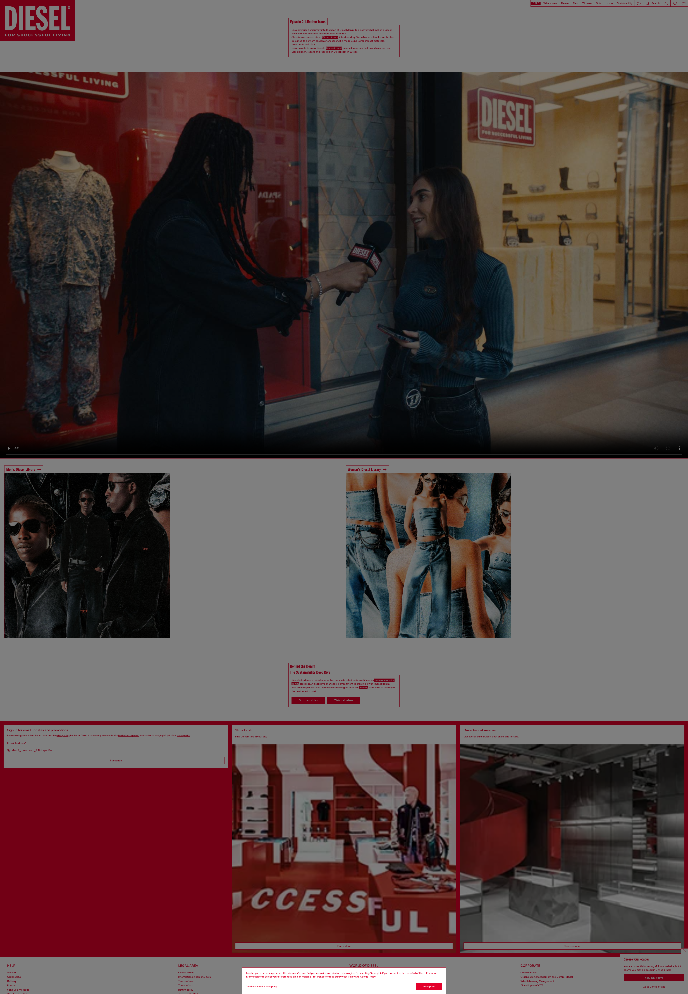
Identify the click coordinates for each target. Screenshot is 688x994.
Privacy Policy (347, 976)
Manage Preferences (314, 976)
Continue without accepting (261, 986)
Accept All (429, 986)
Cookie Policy (368, 976)
